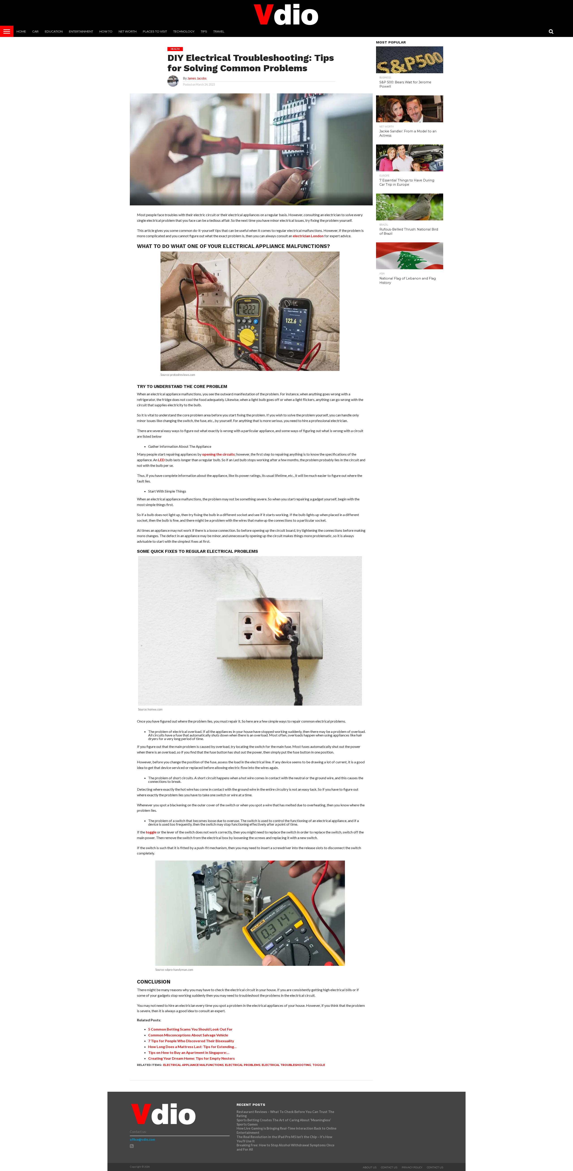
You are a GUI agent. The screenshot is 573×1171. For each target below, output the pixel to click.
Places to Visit (155, 31)
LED (161, 460)
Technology (184, 31)
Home (21, 31)
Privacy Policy (412, 1167)
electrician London (308, 236)
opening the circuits (218, 454)
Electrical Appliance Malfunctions (193, 1065)
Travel (218, 31)
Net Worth (128, 31)
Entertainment (81, 31)
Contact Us (389, 1167)
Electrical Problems (242, 1065)
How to (105, 31)
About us (369, 1167)
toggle (151, 832)
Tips (204, 31)
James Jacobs (197, 78)
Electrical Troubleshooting (286, 1065)
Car (35, 31)
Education (54, 31)
